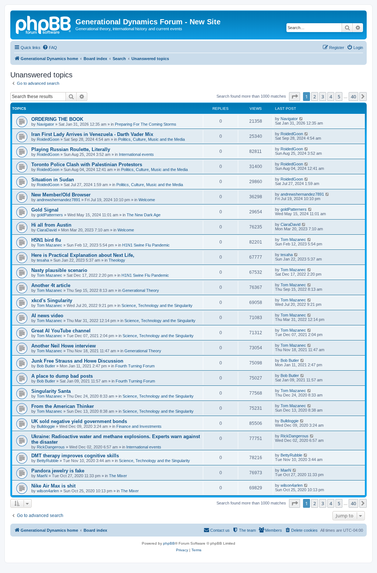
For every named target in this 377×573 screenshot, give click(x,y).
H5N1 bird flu (46, 240)
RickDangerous (51, 447)
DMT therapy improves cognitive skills (75, 455)
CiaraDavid (47, 230)
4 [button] (331, 96)
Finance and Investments (139, 426)
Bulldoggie (46, 426)
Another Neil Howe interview (63, 346)
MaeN (42, 476)
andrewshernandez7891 (58, 200)
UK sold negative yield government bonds (79, 421)
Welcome (146, 200)
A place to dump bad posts (62, 376)
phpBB (169, 543)
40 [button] (353, 96)
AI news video (47, 315)
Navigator (45, 124)
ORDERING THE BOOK (57, 119)
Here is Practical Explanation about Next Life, (82, 255)
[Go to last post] (301, 118)
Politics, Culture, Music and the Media (151, 139)
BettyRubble (48, 460)
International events (136, 154)
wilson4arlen (48, 491)
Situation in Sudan (52, 179)
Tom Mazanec (49, 245)
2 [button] (314, 96)
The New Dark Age (144, 215)
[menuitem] (49, 47)
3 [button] (322, 96)
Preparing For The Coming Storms (145, 124)
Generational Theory (140, 290)
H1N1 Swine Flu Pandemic (146, 245)
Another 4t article (50, 285)
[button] (294, 96)
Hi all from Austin (51, 225)
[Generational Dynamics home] (43, 24)
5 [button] (339, 96)
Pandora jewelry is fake (57, 471)
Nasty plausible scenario (59, 270)
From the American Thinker (62, 406)
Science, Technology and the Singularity (157, 305)
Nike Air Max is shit (53, 486)
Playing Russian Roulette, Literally (70, 149)
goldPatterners (50, 215)
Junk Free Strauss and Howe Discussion (77, 361)
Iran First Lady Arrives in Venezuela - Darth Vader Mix (92, 134)
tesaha (43, 260)
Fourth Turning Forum (135, 366)
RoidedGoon (48, 139)
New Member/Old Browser (61, 195)
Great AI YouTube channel (61, 330)
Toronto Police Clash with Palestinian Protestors (86, 164)
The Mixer (118, 476)
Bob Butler (46, 366)
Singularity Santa (51, 391)
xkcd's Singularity (51, 300)
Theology (117, 260)
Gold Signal (45, 210)
